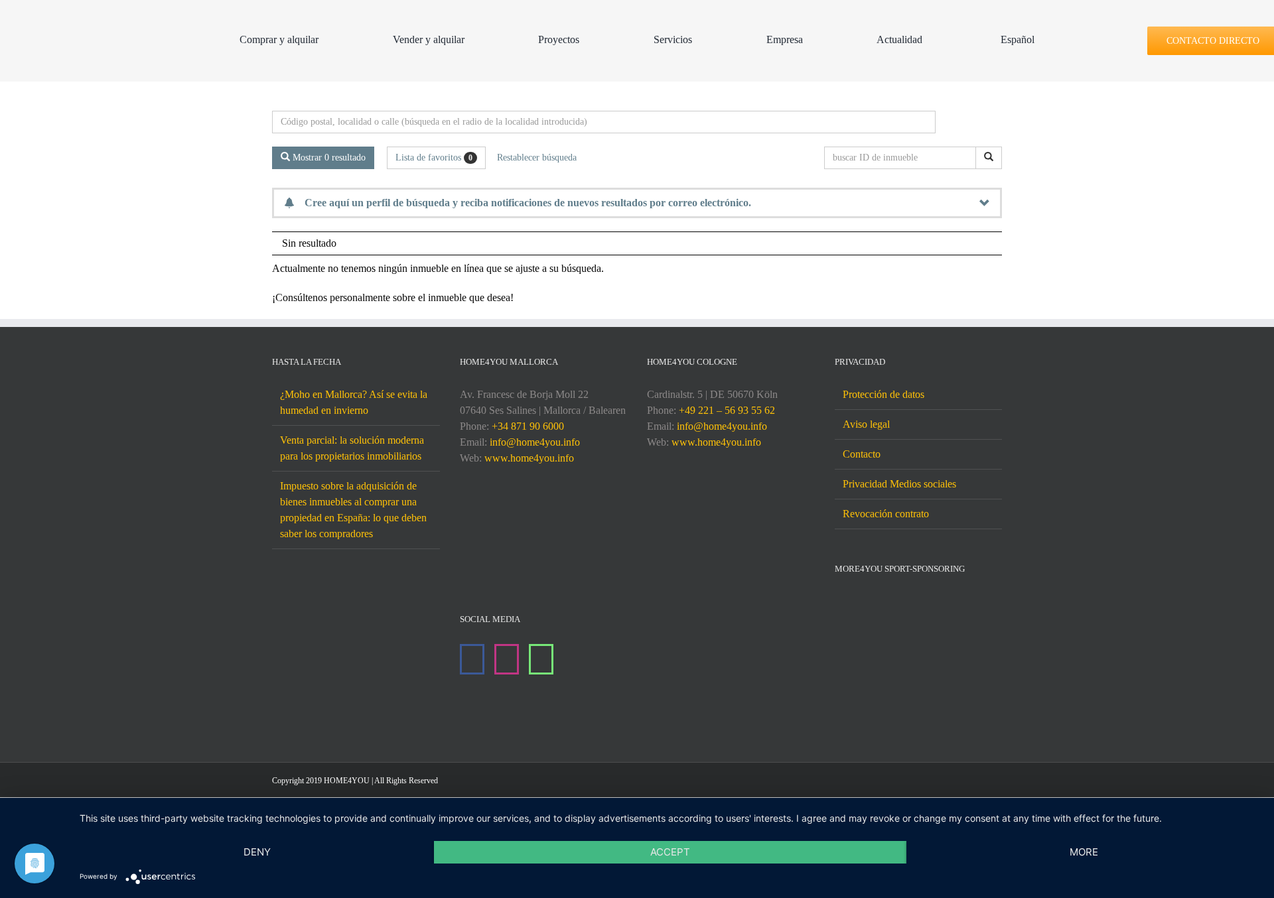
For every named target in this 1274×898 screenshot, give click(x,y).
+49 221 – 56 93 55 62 (727, 410)
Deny (257, 852)
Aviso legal (866, 424)
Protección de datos (883, 394)
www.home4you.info (529, 458)
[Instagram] (506, 659)
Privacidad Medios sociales (899, 483)
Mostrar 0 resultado (328, 157)
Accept (670, 852)
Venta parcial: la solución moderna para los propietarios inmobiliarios (352, 448)
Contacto (862, 454)
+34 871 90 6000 (528, 426)
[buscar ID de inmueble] (988, 158)
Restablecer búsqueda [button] (537, 157)
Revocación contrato (886, 513)
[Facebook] (472, 659)
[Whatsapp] (541, 659)
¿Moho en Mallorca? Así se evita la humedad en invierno (353, 402)
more (1084, 852)
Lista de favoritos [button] (433, 157)
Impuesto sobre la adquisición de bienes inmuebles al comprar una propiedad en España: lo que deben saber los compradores (353, 509)
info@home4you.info (535, 442)
